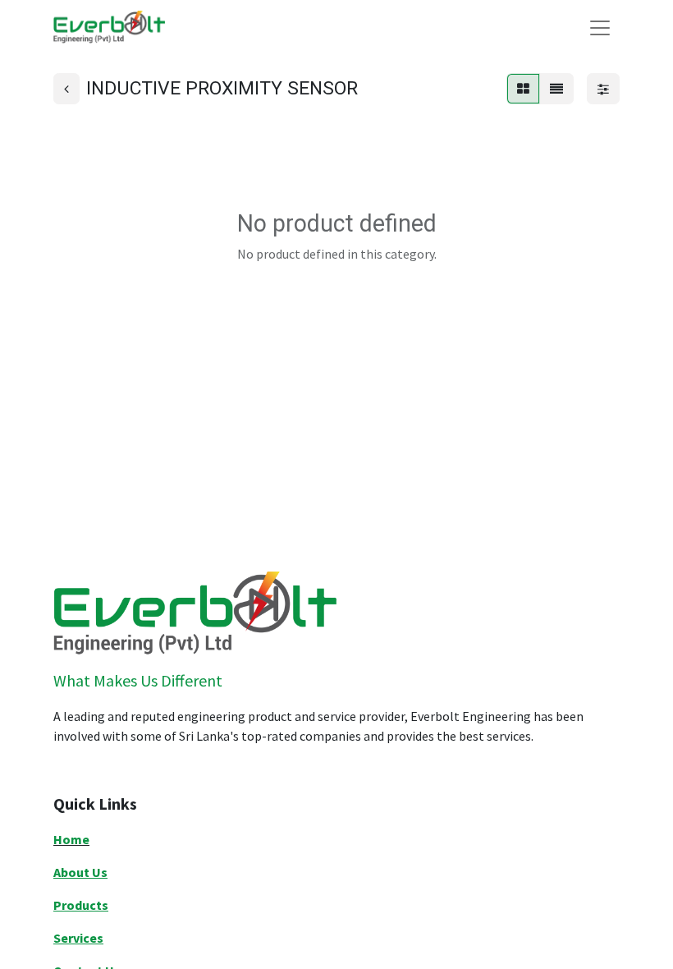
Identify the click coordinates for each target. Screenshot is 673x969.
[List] (556, 88)
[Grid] (523, 88)
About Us (80, 872)
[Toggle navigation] (600, 27)
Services (78, 938)
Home (71, 839)
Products (80, 905)
